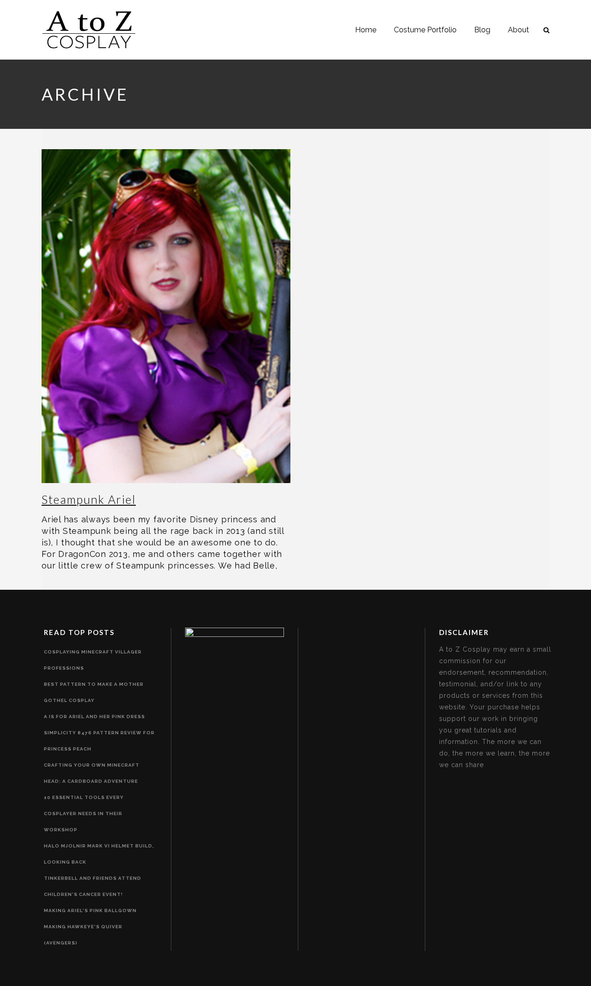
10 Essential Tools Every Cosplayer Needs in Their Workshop (84, 813)
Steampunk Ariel (89, 499)
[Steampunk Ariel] (166, 316)
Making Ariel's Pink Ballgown (90, 910)
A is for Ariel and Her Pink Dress (94, 716)
